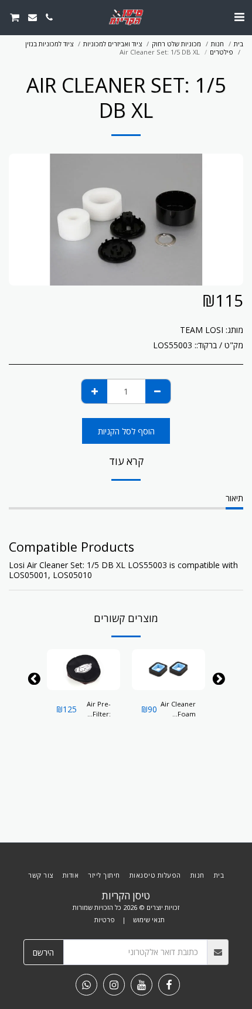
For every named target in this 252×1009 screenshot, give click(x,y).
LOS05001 (28, 574)
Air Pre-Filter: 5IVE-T (99, 709)
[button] (239, 17)
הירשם (43, 952)
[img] (168, 669)
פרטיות (104, 919)
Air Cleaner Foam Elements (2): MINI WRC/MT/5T (177, 709)
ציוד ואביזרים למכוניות (112, 43)
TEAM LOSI (201, 329)
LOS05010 (72, 574)
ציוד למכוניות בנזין (49, 43)
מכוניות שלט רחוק (176, 43)
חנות (217, 43)
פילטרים (221, 51)
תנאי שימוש (149, 919)
